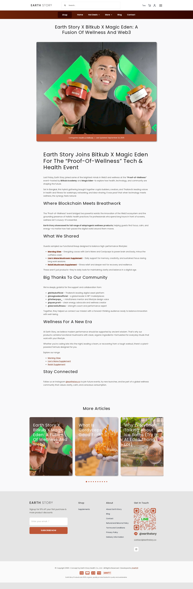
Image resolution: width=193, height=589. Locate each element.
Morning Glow (54, 358)
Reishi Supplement (56, 364)
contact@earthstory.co (145, 540)
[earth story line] (145, 507)
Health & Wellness (86, 138)
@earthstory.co (73, 381)
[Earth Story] (41, 4)
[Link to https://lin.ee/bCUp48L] (135, 534)
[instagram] (136, 549)
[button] (86, 481)
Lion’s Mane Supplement (59, 361)
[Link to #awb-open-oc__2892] (160, 5)
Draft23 (135, 568)
